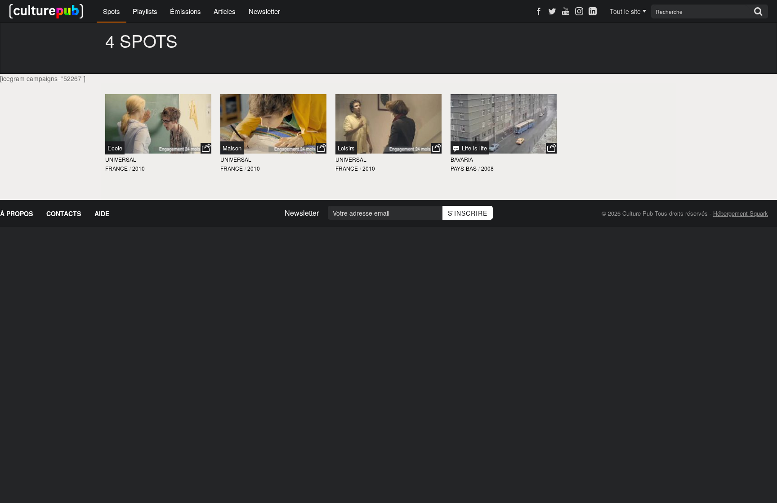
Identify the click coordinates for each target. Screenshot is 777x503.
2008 (487, 168)
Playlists (145, 11)
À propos (16, 213)
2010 (138, 168)
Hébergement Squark (740, 213)
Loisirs (346, 148)
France (116, 168)
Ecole (114, 148)
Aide (101, 213)
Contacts (63, 213)
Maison (232, 148)
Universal (120, 159)
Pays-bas (464, 168)
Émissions (185, 11)
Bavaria (462, 159)
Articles (225, 11)
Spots (111, 11)
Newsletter (264, 11)
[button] (206, 148)
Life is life (473, 148)
